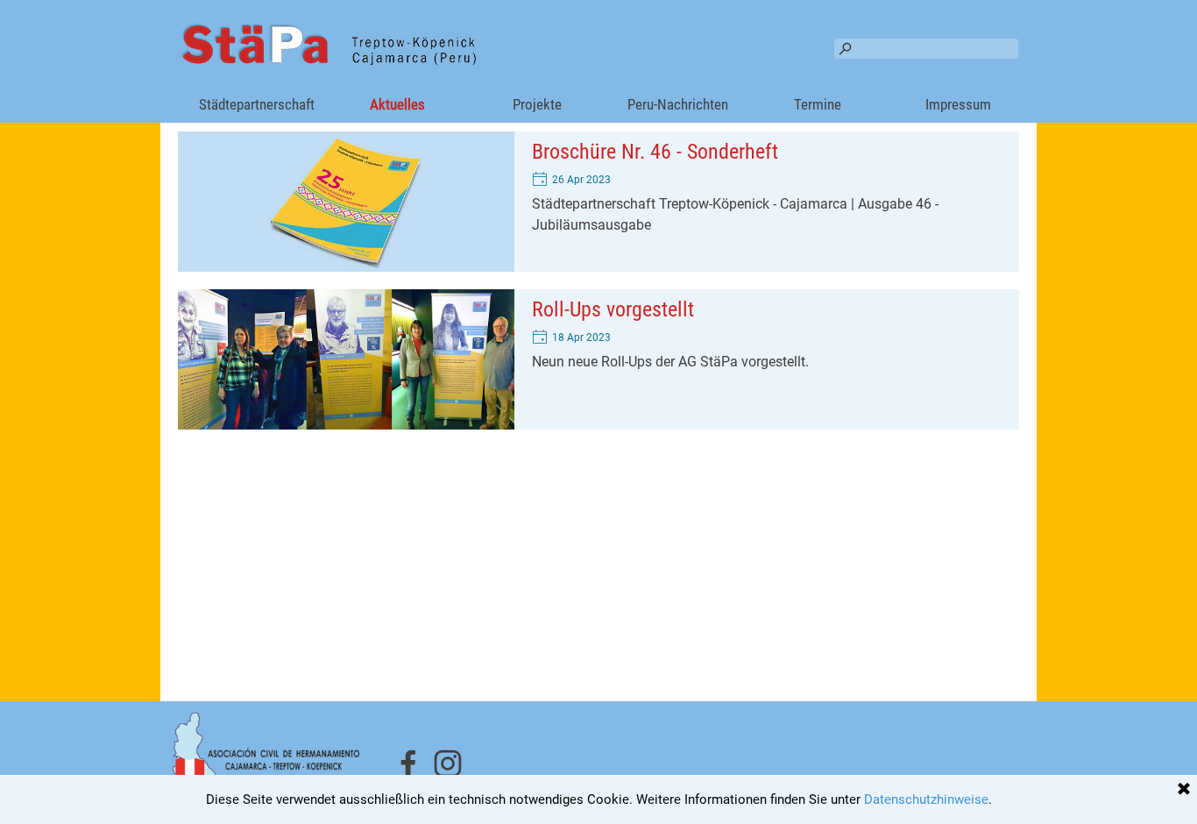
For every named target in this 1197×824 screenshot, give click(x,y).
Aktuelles (397, 104)
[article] (598, 201)
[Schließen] (1184, 789)
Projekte (537, 104)
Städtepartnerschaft (257, 104)
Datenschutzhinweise (926, 799)
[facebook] (408, 763)
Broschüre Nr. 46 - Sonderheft (655, 151)
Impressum (958, 104)
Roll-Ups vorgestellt (613, 309)
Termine (817, 104)
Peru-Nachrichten (677, 104)
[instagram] (447, 763)
